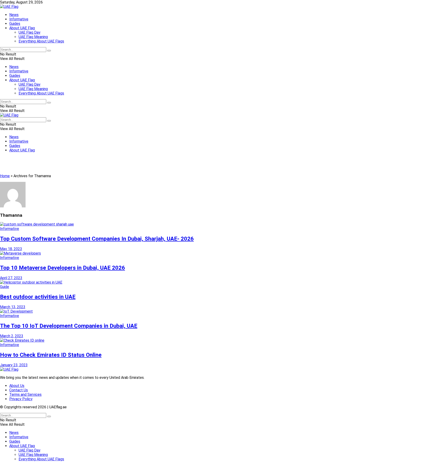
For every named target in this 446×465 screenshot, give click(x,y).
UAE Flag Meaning (33, 37)
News (14, 15)
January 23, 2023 (14, 365)
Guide (4, 287)
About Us (16, 385)
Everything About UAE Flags (41, 41)
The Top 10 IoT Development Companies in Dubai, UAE (68, 326)
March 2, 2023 (11, 336)
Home (5, 176)
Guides (14, 23)
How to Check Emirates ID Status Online (51, 355)
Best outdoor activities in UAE (37, 297)
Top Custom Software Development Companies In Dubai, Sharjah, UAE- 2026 (97, 239)
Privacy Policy (21, 399)
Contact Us (18, 390)
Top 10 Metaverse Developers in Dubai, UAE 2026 (62, 268)
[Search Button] (49, 50)
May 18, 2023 (11, 249)
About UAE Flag (22, 28)
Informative (18, 19)
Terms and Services (25, 394)
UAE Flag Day (29, 32)
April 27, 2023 (11, 278)
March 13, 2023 (12, 307)
